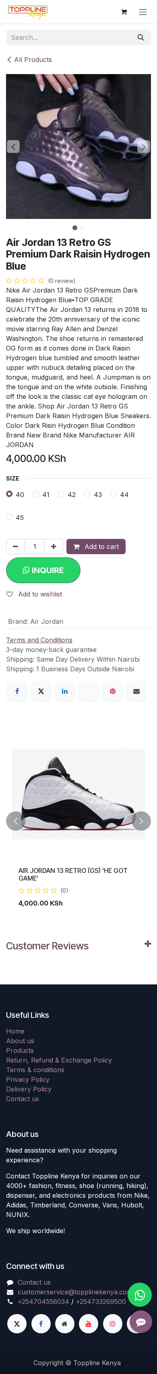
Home (15, 1031)
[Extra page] (64, 1323)
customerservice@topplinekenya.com (75, 1292)
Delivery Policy (29, 1089)
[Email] (136, 691)
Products (20, 1050)
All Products (33, 60)
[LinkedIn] (64, 691)
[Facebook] (17, 691)
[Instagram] (112, 1323)
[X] (41, 691)
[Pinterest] (112, 691)
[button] (13, 146)
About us (20, 1041)
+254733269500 (101, 1302)
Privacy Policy (28, 1079)
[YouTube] (88, 1323)
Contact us (22, 1099)
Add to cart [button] (101, 547)
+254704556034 (43, 1302)
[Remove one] (15, 546)
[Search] (141, 37)
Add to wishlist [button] (39, 594)
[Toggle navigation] (143, 11)
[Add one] (53, 546)
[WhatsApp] (88, 691)
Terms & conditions (35, 1070)
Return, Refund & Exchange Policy (59, 1060)
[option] (78, 821)
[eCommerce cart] (124, 12)
